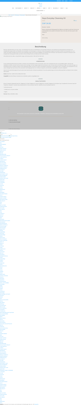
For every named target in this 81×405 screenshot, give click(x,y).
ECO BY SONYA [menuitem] (3, 162)
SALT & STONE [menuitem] (3, 205)
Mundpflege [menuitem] (2, 315)
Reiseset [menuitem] (1, 330)
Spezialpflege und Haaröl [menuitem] (5, 294)
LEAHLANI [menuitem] (2, 185)
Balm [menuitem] (1, 217)
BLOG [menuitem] (1, 402)
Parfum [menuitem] (1, 287)
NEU (13, 8)
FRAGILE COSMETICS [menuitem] (4, 165)
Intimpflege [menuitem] (2, 284)
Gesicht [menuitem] (1, 216)
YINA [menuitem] (1, 212)
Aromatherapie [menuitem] (3, 305)
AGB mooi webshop (13, 120)
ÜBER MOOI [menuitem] (2, 401)
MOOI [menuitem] (1, 191)
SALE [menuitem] (1, 332)
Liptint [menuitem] (1, 264)
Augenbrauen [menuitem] (2, 248)
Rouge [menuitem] (1, 244)
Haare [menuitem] (1, 289)
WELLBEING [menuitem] (2, 302)
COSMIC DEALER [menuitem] (3, 159)
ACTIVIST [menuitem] (1, 147)
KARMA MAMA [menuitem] (3, 176)
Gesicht (12, 15)
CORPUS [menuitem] (1, 158)
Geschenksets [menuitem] (2, 322)
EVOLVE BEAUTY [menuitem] (3, 164)
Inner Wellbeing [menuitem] (3, 308)
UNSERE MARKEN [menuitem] (3, 333)
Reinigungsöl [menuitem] (2, 222)
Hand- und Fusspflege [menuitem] (4, 282)
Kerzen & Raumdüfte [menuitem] (4, 299)
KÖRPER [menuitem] (1, 271)
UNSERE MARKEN (39, 10)
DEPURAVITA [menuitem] (2, 161)
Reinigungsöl (22, 15)
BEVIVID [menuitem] (1, 152)
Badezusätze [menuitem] (2, 274)
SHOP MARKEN (18, 8)
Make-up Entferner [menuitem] (4, 224)
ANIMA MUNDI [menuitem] (3, 150)
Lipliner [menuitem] (1, 261)
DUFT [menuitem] (1, 298)
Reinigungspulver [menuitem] (3, 223)
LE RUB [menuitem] (1, 183)
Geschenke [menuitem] (2, 320)
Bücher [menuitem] (1, 319)
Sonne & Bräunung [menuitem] (4, 328)
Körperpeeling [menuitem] (3, 281)
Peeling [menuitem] (1, 230)
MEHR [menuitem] (1, 316)
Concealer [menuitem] (2, 246)
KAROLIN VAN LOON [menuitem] (4, 178)
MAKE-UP (32, 8)
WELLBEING (55, 8)
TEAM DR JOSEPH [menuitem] (3, 206)
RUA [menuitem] (1, 203)
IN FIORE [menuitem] (1, 171)
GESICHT (26, 8)
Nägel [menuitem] (1, 285)
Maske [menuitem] (1, 236)
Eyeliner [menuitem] (1, 250)
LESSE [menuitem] (1, 186)
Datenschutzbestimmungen (14, 122)
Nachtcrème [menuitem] (2, 237)
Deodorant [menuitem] (2, 279)
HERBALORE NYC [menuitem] (3, 168)
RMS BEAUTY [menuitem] (2, 200)
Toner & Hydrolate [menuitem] (3, 240)
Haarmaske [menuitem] (2, 292)
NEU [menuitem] (1, 143)
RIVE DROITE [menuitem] (2, 387)
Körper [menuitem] (1, 272)
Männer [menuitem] (1, 325)
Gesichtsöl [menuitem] (2, 233)
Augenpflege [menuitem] (2, 231)
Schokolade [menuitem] (2, 309)
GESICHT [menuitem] (1, 215)
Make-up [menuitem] (1, 243)
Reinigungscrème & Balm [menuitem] (5, 220)
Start (9, 15)
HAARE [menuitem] (1, 288)
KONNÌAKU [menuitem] (2, 181)
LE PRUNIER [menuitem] (2, 182)
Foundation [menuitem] (2, 254)
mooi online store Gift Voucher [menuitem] (6, 323)
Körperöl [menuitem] (1, 277)
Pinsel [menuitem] (1, 267)
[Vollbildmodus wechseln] (1, 130)
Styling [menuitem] (1, 296)
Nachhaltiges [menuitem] (2, 329)
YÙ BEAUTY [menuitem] (2, 213)
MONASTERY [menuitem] (2, 189)
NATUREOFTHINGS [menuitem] (3, 193)
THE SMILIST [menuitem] (2, 209)
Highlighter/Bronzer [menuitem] (4, 256)
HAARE (44, 8)
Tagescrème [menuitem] (2, 229)
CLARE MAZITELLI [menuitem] (3, 157)
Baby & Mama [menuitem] (3, 318)
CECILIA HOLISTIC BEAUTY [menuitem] (5, 155)
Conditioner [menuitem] (2, 291)
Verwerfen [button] (36, 404)
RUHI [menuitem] (1, 202)
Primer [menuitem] (1, 270)
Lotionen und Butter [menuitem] (4, 275)
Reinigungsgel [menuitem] (3, 227)
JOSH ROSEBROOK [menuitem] (3, 175)
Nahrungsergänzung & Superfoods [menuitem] (7, 312)
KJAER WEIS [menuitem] (2, 179)
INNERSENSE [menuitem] (2, 172)
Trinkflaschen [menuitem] (2, 311)
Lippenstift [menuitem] (2, 263)
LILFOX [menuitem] (1, 188)
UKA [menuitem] (1, 210)
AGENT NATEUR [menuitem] (3, 148)
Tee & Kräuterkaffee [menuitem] (4, 313)
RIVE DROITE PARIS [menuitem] (3, 199)
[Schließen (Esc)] (4, 130)
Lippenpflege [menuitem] (2, 234)
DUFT (49, 8)
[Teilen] (2, 130)
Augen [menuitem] (1, 247)
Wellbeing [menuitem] (2, 304)
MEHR (61, 8)
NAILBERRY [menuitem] (2, 192)
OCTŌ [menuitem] (1, 195)
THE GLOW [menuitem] (2, 207)
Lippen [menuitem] (1, 257)
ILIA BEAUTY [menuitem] (2, 169)
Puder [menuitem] (1, 268)
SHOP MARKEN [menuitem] (3, 144)
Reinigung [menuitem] (2, 219)
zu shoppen (2, 141)
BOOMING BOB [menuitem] (3, 154)
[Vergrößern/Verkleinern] (0, 130)
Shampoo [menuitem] (2, 295)
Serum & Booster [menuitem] (3, 239)
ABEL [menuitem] (1, 145)
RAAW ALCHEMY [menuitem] (3, 198)
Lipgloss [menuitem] (1, 260)
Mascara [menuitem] (1, 253)
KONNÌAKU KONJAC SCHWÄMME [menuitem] (6, 370)
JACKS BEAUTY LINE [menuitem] (4, 174)
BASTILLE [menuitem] (2, 151)
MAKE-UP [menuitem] (2, 241)
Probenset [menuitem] (2, 326)
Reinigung (17, 15)
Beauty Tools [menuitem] (2, 306)
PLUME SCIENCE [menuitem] (3, 196)
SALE (67, 8)
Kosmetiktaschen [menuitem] (3, 265)
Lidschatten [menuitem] (2, 251)
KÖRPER (38, 8)
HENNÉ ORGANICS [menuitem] (3, 167)
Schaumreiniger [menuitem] (3, 226)
